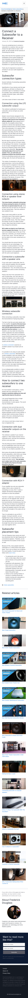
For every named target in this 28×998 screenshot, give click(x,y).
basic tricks (12, 553)
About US (5, 971)
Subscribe (14, 952)
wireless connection (8, 345)
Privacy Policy (6, 973)
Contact (5, 968)
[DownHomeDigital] (4, 3)
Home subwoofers (17, 9)
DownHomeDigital (6, 9)
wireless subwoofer (9, 353)
